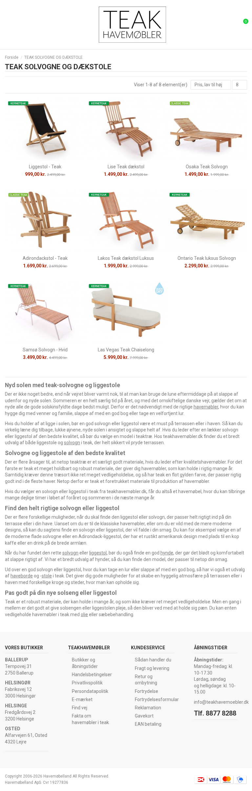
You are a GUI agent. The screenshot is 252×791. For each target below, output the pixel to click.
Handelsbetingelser (92, 674)
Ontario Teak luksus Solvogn (207, 258)
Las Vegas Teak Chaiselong (126, 349)
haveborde (21, 575)
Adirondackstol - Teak (45, 258)
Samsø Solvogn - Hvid (45, 349)
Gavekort (144, 715)
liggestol (98, 552)
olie (84, 614)
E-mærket (82, 699)
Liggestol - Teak (45, 166)
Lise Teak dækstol (126, 166)
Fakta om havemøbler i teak (90, 719)
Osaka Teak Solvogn (207, 166)
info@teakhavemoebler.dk (221, 702)
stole (47, 575)
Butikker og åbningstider (85, 663)
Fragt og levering (152, 668)
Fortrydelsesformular (157, 699)
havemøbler (206, 406)
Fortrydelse (146, 691)
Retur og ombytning (146, 680)
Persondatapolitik (90, 691)
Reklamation (148, 707)
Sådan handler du (153, 659)
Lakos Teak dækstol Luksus (126, 258)
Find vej (79, 707)
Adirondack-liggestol (99, 536)
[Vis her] (45, 158)
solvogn (72, 442)
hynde (166, 552)
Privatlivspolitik (87, 682)
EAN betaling (148, 724)
